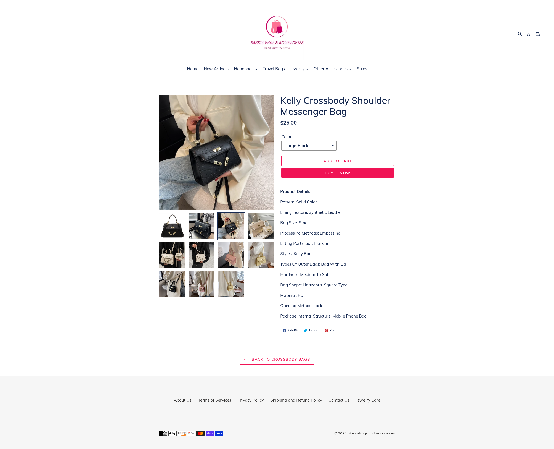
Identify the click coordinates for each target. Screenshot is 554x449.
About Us (183, 400)
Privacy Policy (251, 400)
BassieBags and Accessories (371, 433)
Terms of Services (214, 400)
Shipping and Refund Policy (296, 400)
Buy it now (338, 173)
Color (286, 136)
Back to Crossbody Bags (280, 359)
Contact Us (339, 400)
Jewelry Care (368, 400)
